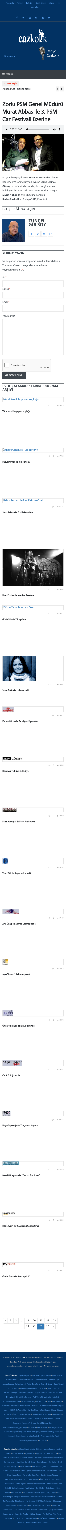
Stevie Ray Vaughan (22, 1514)
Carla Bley (20, 1462)
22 (47, 1320)
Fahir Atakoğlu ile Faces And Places (18, 822)
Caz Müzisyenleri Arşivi (28, 1388)
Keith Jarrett (50, 1488)
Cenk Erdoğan (30, 1462)
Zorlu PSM (43, 1440)
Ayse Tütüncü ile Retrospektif (16, 974)
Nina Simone (20, 1501)
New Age (52, 1427)
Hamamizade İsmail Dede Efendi (15, 1479)
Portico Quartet (45, 1505)
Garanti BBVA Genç (28, 1401)
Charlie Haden (42, 1462)
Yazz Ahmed (42, 1523)
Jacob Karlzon (9, 1484)
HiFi (58, 3)
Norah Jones (30, 1501)
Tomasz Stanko (7, 1518)
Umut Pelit (53, 1518)
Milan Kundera (47, 1497)
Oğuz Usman (57, 1501)
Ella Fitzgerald (15, 1471)
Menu (9, 74)
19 (27, 1320)
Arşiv (29, 1384)
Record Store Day (47, 1432)
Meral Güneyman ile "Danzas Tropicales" (21, 1175)
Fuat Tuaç (35, 1475)
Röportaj (11, 1436)
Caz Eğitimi (15, 1388)
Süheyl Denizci (35, 1514)
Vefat (43, 1436)
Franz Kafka (27, 1475)
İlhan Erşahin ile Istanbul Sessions (18, 595)
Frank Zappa (16, 1475)
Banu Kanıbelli (15, 1458)
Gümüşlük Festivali (17, 1406)
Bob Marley (58, 1458)
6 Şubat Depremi (25, 1375)
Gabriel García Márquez (49, 1475)
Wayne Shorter (31, 1523)
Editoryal (14, 1393)
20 (34, 1320)
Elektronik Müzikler (26, 1393)
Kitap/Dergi (17, 1419)
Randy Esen (56, 1505)
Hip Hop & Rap (33, 1410)
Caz (8, 1388)
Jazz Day (9, 1419)
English (37, 1393)
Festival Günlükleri (55, 1393)
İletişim (29, 3)
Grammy (5, 1406)
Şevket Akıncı (8, 1514)
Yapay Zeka (50, 1436)
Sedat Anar (43, 1510)
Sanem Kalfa (8, 1510)
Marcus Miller (35, 1497)
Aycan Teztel (30, 1453)
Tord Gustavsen (31, 1518)
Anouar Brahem (49, 1449)
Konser (50, 1419)
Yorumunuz (8, 316)
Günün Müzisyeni (44, 1406)
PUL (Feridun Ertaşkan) (32, 1432)
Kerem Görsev (28, 1492)
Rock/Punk (59, 1432)
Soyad (6, 289)
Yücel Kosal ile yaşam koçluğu (16, 411)
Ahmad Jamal (24, 1449)
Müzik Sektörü (42, 1427)
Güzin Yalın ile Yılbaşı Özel (14, 619)
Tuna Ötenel (42, 1518)
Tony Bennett (19, 1518)
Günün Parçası (57, 1406)
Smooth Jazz (20, 1436)
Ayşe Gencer (40, 1453)
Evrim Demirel (52, 1471)
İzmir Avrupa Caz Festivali (41, 1414)
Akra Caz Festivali (41, 1380)
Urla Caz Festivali (33, 1436)
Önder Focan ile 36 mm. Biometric (18, 1026)
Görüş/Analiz (57, 1401)
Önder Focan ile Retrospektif (15, 1276)
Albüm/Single (54, 1380)
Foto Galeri (34, 7)
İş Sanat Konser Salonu (48, 1410)
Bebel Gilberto (27, 1458)
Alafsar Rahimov (36, 1449)
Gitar (49, 1401)
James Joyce (20, 1484)
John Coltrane (52, 1484)
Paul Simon (33, 1505)
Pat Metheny (23, 1505)
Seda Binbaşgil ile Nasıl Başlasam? (26, 1510)
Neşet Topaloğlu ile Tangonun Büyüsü (20, 1125)
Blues (51, 3)
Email (5, 302)
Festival (44, 1393)
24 (27, 1326)
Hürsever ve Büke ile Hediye (15, 771)
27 (47, 1326)
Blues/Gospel (59, 1384)
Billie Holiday (48, 1458)
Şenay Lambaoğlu (55, 1510)
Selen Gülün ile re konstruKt (15, 690)
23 (54, 1320)
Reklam (20, 3)
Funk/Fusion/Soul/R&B (11, 1401)
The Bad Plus (47, 1514)
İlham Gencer (34, 1479)
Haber (5, 1410)
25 (34, 1326)
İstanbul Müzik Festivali (22, 1414)
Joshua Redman (18, 1488)
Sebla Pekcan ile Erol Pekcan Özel (17, 512)
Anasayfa (10, 3)
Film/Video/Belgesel (24, 1397)
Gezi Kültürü (41, 1401)
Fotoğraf (56, 1397)
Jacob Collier (56, 1479)
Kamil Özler (40, 1488)
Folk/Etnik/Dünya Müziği (42, 1397)
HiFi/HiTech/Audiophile (17, 1410)
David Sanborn (25, 1466)
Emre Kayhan (26, 1471)
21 (41, 1320)
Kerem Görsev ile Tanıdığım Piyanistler (20, 721)
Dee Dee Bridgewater (40, 1466)
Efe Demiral (54, 1466)
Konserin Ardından (29, 1423)
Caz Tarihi (42, 1388)
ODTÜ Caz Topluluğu (43, 1501)
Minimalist (32, 1427)
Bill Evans (38, 1458)
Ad (4, 277)
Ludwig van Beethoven (20, 1497)
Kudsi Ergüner (40, 1492)
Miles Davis (58, 1497)
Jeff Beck (29, 1484)
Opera (15, 1432)
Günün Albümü (31, 1406)
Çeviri (49, 1388)
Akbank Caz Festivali (25, 1380)
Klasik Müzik (41, 3)
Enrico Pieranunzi (38, 1471)
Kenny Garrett (16, 1492)
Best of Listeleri (46, 1384)
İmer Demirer (45, 1479)
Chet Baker (53, 1462)
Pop (20, 1432)
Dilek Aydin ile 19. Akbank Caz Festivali (20, 1226)
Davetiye (6, 1393)
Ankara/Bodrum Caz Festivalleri (14, 1384)
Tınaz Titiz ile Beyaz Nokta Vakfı (16, 873)
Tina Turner (57, 1514)
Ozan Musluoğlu (11, 1505)
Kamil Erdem (29, 1488)
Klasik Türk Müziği (40, 1419)
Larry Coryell (51, 1492)
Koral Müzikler (42, 1423)
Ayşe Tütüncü (52, 1453)
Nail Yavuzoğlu (8, 1501)
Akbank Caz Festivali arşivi (16, 89)
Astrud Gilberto (18, 1453)
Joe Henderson (39, 1484)
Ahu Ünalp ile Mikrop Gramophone (19, 924)
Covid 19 (56, 1388)
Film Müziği (10, 1397)
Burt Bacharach (9, 1462)
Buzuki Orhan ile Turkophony (16, 462)
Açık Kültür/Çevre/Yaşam (41, 1375)
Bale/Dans (36, 1384)
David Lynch (14, 1466)
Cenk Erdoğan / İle (11, 1075)
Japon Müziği (57, 1414)
